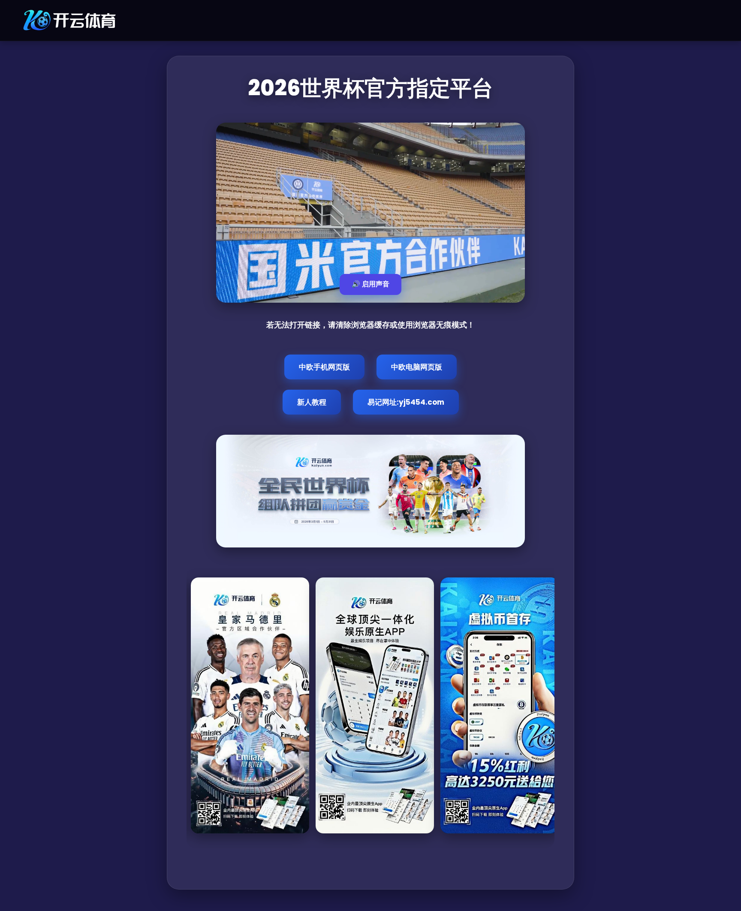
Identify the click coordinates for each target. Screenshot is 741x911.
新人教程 (311, 402)
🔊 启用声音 (370, 284)
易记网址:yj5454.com (405, 402)
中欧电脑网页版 (416, 367)
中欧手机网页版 (324, 367)
